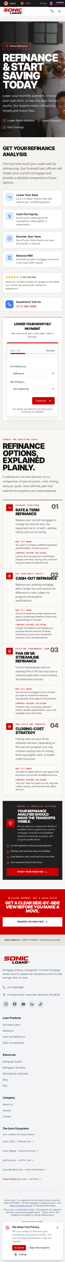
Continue (41, 400)
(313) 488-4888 (26, 306)
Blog (5, 1079)
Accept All (19, 1247)
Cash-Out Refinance (14, 1036)
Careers (7, 1110)
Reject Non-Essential (39, 1247)
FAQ (5, 1085)
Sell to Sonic (17, 1160)
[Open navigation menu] (59, 11)
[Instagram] (6, 1004)
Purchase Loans (11, 1024)
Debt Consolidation (13, 1042)
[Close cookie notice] (57, 1227)
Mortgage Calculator (14, 1067)
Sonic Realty (19, 1150)
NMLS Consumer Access (21, 1205)
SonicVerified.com (23, 1169)
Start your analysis (31, 871)
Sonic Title (16, 1141)
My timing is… (18, 381)
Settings (23, 1254)
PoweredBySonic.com (20, 1179)
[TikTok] (40, 1004)
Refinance (8, 1030)
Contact (7, 1116)
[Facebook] (14, 1004)
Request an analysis (30, 921)
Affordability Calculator (15, 1073)
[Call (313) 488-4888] (52, 11)
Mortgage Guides (12, 1061)
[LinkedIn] (32, 1004)
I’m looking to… (18, 366)
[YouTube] (23, 1004)
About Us (8, 1104)
